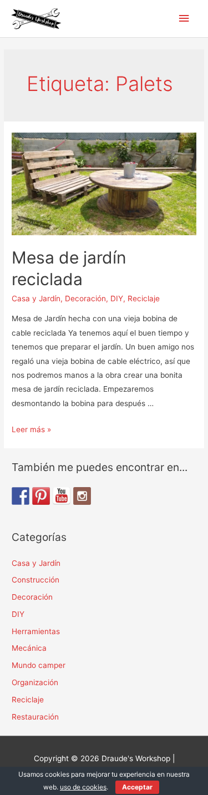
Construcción (35, 579)
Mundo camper (38, 665)
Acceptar (137, 787)
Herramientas (36, 631)
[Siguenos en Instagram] (82, 496)
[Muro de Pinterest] (41, 496)
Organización (35, 682)
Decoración (85, 298)
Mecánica (29, 648)
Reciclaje (144, 298)
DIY (116, 298)
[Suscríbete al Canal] (61, 496)
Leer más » (31, 429)
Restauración (35, 716)
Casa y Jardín (36, 298)
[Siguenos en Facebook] (20, 496)
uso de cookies (83, 787)
